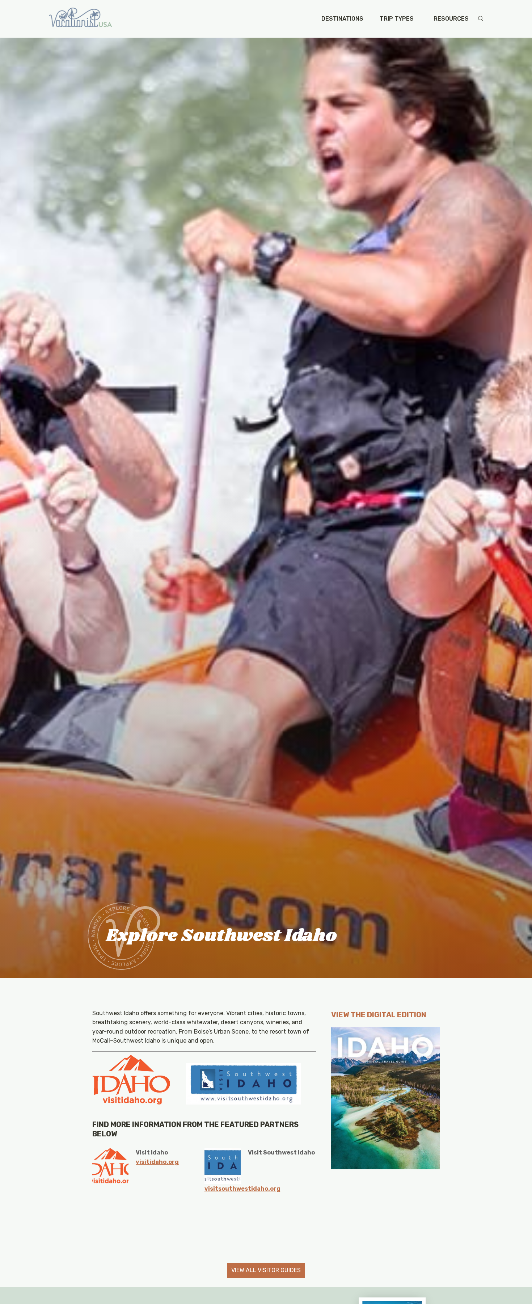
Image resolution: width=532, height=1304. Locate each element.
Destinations (342, 19)
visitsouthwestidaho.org (242, 1188)
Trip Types (397, 19)
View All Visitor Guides (266, 1270)
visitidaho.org (157, 1161)
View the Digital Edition (378, 1014)
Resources (451, 19)
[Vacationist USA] (80, 19)
